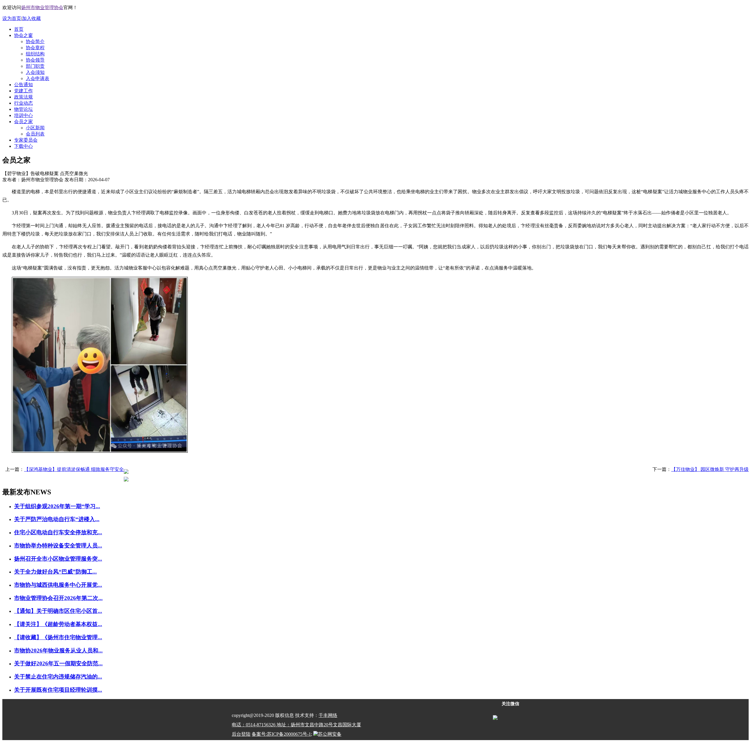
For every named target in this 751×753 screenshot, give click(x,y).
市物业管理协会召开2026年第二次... (58, 598)
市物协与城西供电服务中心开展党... (58, 585)
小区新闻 (35, 127)
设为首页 (11, 18)
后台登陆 (241, 734)
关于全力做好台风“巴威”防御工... (55, 572)
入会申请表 (37, 78)
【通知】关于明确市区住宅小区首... (58, 611)
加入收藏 (31, 18)
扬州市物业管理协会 (42, 7)
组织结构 (35, 53)
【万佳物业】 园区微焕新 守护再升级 (710, 469)
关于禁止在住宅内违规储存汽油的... (58, 677)
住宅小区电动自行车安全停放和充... (58, 532)
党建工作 (23, 90)
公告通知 (23, 84)
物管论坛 (23, 109)
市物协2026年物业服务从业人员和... (58, 650)
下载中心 (23, 146)
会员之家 (23, 121)
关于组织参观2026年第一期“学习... (57, 506)
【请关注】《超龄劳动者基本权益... (58, 624)
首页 (18, 29)
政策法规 (23, 96)
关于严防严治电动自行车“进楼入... (56, 519)
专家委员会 (26, 140)
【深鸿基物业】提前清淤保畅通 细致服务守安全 (74, 469)
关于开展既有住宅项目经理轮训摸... (58, 690)
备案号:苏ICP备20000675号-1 (281, 734)
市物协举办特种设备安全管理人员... (58, 545)
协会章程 (35, 47)
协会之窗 (23, 35)
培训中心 (23, 115)
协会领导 (35, 59)
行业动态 (23, 103)
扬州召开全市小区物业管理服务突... (58, 559)
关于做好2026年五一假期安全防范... (58, 663)
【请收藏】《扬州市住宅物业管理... (58, 637)
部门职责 (35, 66)
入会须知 (35, 72)
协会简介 (35, 41)
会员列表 (35, 133)
